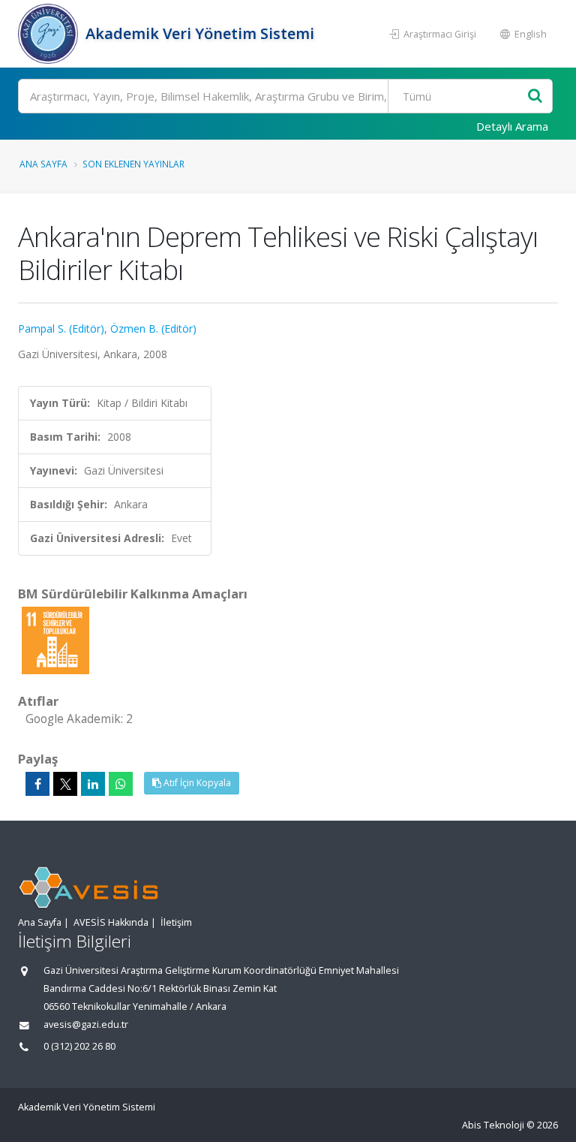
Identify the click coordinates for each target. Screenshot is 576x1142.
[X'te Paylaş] (65, 784)
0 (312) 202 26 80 (80, 1046)
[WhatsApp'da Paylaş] (121, 784)
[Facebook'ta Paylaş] (38, 784)
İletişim (176, 922)
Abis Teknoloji (493, 1125)
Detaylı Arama (512, 126)
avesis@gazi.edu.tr (86, 1024)
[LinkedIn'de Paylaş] (93, 784)
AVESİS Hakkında (111, 922)
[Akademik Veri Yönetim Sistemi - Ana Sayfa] (50, 34)
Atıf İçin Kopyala (196, 782)
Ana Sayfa (44, 164)
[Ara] (535, 96)
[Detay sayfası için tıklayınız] (55, 639)
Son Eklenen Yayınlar (133, 164)
